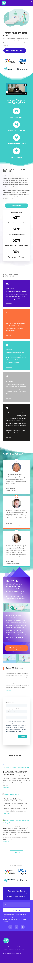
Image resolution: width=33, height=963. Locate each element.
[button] (32, 1)
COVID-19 (17, 949)
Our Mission (18, 946)
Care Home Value (16, 117)
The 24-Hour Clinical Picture (13, 799)
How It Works (16, 157)
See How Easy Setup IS (16, 648)
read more (6, 787)
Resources (11, 946)
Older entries (16, 852)
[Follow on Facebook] (23, 927)
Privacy (23, 949)
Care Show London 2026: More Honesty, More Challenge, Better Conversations (15, 827)
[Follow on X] (10, 927)
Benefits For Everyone (16, 130)
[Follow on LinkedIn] (16, 927)
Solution (5, 946)
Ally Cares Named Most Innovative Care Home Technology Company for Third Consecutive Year (15, 772)
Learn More (9, 303)
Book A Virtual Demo (21, 3)
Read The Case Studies (16, 205)
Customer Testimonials (16, 144)
